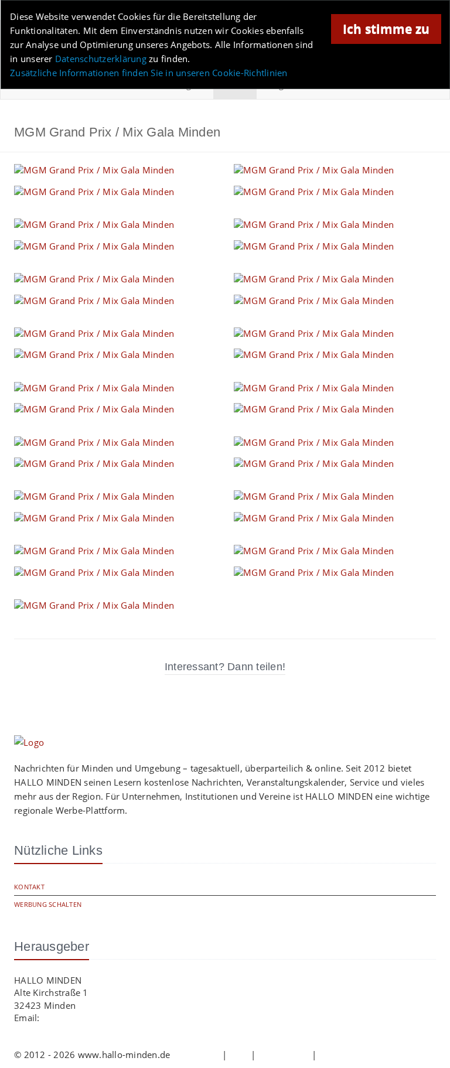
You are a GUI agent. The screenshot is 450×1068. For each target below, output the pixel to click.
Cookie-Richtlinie (354, 1054)
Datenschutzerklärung (100, 58)
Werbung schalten (47, 904)
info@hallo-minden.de (88, 1017)
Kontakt (29, 886)
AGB (239, 1054)
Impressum (196, 1054)
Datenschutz (283, 1054)
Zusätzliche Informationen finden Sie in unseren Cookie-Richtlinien (149, 73)
